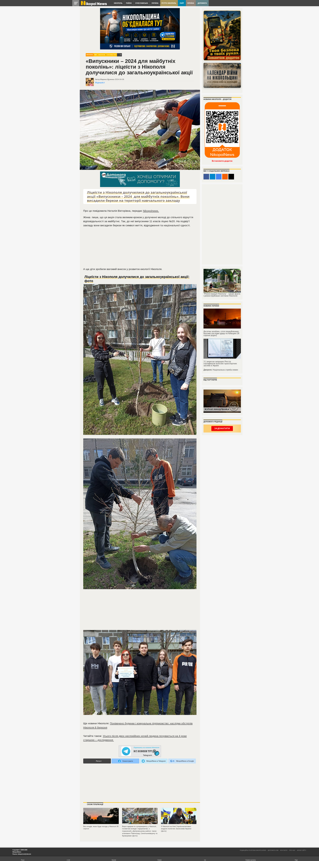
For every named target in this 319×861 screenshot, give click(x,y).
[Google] (219, 176)
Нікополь (118, 3)
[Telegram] (212, 176)
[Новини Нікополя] (93, 5)
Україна (155, 3)
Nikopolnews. (151, 210)
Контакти (283, 850)
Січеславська (141, 3)
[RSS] (225, 176)
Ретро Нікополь (168, 3)
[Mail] (231, 176)
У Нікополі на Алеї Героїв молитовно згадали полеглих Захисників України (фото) (176, 828)
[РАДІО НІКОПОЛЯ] (222, 75)
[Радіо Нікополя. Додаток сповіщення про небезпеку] (222, 35)
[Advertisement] (140, 248)
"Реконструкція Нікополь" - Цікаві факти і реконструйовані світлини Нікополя (221, 295)
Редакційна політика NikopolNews (253, 850)
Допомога (202, 3)
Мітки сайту (301, 850)
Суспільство (111, 55)
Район (129, 3)
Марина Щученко (107, 79)
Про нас (292, 850)
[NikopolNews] (140, 751)
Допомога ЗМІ (273, 850)
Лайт (182, 3)
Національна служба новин (225, 370)
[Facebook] (206, 176)
